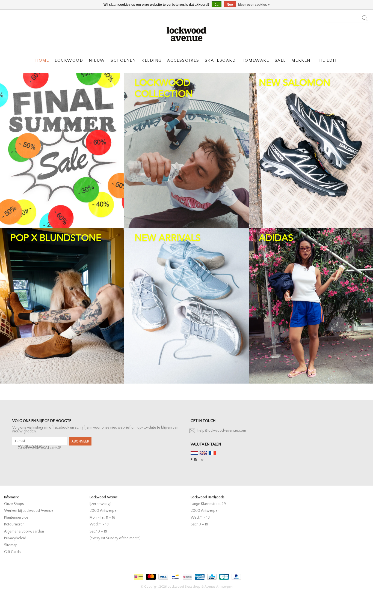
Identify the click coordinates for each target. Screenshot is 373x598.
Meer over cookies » (254, 5)
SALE (280, 60)
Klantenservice (16, 517)
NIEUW (97, 60)
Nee (230, 5)
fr (212, 453)
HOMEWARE (255, 60)
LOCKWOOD (69, 60)
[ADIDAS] (311, 305)
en (203, 453)
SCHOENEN (123, 60)
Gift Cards (12, 552)
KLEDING (151, 60)
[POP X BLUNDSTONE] (62, 305)
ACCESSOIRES (183, 60)
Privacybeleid (15, 538)
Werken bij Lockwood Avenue (29, 511)
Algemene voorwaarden (24, 531)
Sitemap (10, 545)
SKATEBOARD (220, 60)
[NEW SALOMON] (311, 150)
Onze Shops (14, 504)
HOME (42, 60)
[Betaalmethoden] (138, 576)
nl (194, 453)
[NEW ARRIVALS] (186, 305)
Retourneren (14, 524)
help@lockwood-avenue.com (221, 430)
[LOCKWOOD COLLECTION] (186, 150)
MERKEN (300, 60)
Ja (216, 5)
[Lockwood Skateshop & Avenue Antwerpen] (186, 33)
